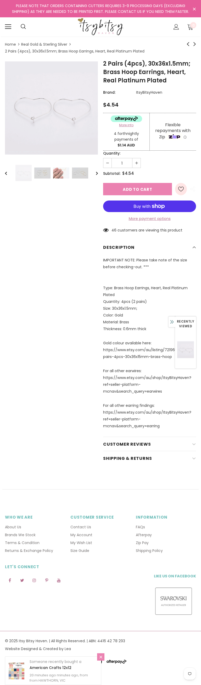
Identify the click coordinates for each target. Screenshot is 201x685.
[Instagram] (34, 580)
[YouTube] (59, 580)
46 (113, 230)
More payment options (150, 218)
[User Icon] (176, 27)
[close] (194, 9)
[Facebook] (9, 580)
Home (10, 44)
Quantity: (111, 153)
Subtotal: (111, 173)
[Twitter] (22, 580)
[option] (51, 108)
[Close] (100, 657)
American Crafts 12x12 (50, 667)
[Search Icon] (23, 26)
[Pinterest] (46, 580)
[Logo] (100, 27)
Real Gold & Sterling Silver (44, 44)
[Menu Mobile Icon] (8, 27)
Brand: (109, 92)
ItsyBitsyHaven (149, 92)
